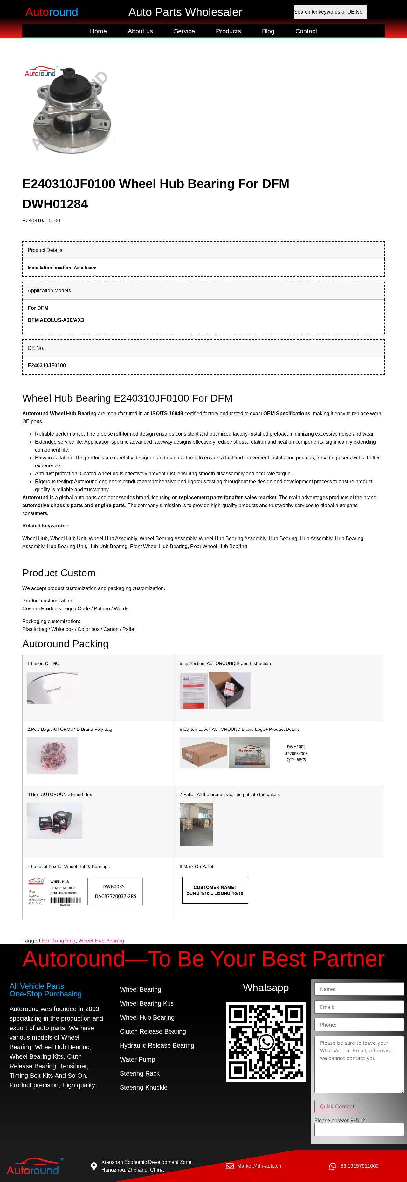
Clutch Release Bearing (153, 1031)
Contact (306, 31)
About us (140, 31)
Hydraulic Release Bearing (157, 1045)
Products (228, 31)
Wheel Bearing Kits (147, 1003)
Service (184, 31)
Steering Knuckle (144, 1087)
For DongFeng (59, 940)
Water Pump (137, 1059)
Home (98, 31)
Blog (268, 31)
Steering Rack (140, 1073)
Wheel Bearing (140, 989)
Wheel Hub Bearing (101, 940)
